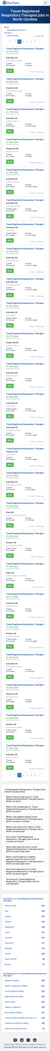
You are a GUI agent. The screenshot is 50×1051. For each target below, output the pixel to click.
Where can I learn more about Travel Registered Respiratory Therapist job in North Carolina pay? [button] (24, 829)
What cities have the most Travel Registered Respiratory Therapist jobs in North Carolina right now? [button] (25, 849)
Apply (10, 71)
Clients (32, 1044)
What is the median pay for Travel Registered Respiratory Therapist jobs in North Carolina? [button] (25, 809)
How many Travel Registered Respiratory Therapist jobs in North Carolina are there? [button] (22, 839)
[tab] (25, 799)
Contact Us (41, 1044)
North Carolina (12, 36)
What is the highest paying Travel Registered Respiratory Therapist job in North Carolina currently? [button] (24, 819)
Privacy (25, 1044)
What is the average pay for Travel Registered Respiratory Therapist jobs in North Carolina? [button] (25, 799)
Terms (18, 1044)
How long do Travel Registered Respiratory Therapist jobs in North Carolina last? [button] (22, 881)
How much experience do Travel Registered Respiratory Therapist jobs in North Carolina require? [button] (25, 871)
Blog (12, 1044)
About (6, 1044)
